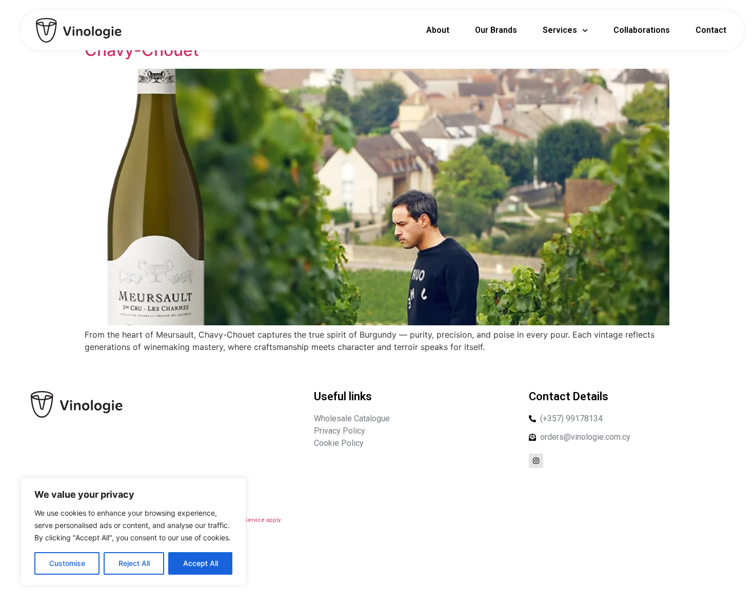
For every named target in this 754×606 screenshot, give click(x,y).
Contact (711, 30)
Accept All (200, 563)
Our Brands (496, 30)
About (437, 30)
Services (560, 30)
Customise (67, 563)
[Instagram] (536, 461)
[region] (133, 531)
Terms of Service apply (249, 520)
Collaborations (641, 30)
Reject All (134, 563)
